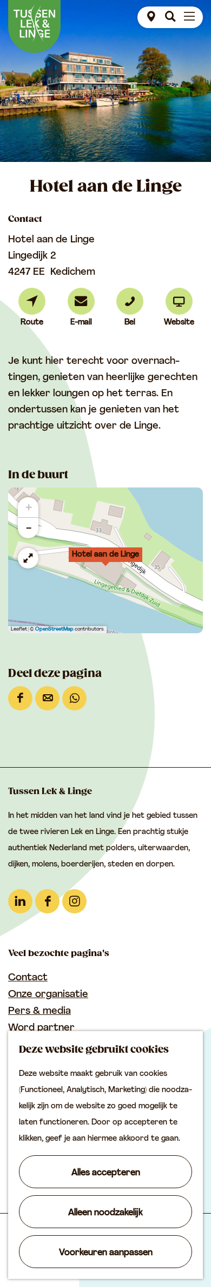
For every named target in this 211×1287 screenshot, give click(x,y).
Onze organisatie (48, 995)
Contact (28, 978)
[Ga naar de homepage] (34, 26)
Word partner (41, 1028)
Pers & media (39, 1012)
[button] (105, 560)
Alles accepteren (105, 1173)
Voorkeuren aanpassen (106, 1253)
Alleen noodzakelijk (105, 1213)
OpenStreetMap (54, 629)
